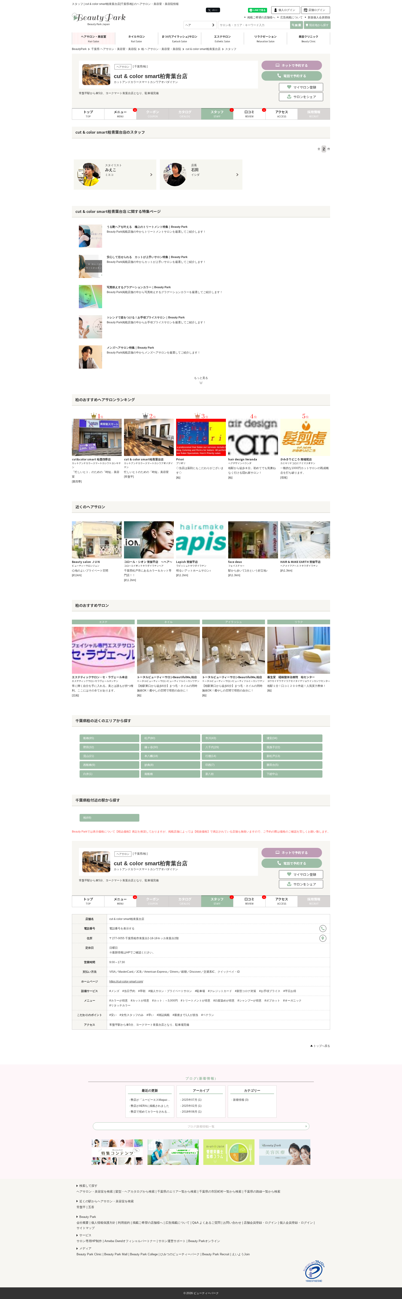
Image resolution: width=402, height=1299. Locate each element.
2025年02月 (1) (191, 1105)
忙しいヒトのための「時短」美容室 (146, 472)
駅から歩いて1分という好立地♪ (248, 570)
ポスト (215, 10)
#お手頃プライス (269, 991)
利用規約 (124, 1222)
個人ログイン (286, 10)
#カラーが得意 (118, 1000)
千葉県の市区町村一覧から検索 (220, 1191)
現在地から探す (319, 25)
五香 (91, 1207)
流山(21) (88, 756)
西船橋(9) (89, 765)
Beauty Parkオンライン (204, 1241)
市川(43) (210, 738)
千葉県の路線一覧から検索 (262, 1191)
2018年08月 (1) (191, 1111)
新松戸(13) (273, 756)
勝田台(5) (272, 765)
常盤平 (81, 1207)
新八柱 (209, 774)
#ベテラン (207, 1015)
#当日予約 (128, 991)
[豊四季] (77, 481)
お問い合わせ (232, 1222)
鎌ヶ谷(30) (151, 747)
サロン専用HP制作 (89, 1241)
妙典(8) (149, 765)
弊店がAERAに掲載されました (150, 1105)
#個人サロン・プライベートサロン (170, 991)
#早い (150, 1015)
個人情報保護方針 (103, 1222)
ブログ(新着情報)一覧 (201, 1126)
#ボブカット (272, 1000)
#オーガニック (292, 1000)
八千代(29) (212, 747)
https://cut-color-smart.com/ (126, 981)
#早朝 (141, 991)
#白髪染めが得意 (223, 1000)
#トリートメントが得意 (195, 1000)
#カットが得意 (140, 1000)
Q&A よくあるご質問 (206, 1222)
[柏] (178, 477)
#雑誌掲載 (163, 1015)
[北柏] (75, 695)
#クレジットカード (220, 991)
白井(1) (87, 774)
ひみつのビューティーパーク (180, 1254)
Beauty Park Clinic (89, 1254)
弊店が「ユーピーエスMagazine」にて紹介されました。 (166, 1099)
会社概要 (83, 1222)
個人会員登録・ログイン (296, 1222)
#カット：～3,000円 (165, 1000)
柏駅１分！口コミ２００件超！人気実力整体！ (296, 686)
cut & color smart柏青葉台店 (126, 919)
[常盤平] (129, 476)
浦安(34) (272, 738)
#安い (113, 1015)
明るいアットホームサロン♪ (193, 570)
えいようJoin (241, 1254)
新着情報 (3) (240, 1099)
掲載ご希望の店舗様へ (261, 17)
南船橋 (148, 774)
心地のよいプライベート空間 (90, 570)
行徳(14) (210, 756)
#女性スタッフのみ (132, 1015)
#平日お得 (289, 991)
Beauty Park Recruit (215, 1254)
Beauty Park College (144, 1254)
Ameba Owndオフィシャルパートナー (130, 1241)
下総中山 (272, 774)
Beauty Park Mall (115, 1254)
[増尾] (283, 477)
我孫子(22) (273, 747)
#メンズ (114, 991)
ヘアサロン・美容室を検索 (95, 1191)
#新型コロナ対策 (245, 991)
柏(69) (87, 817)
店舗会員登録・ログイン (260, 1222)
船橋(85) (88, 738)
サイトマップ (86, 1228)
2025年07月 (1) (191, 1099)
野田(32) (88, 747)
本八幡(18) (151, 756)
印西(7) (209, 765)
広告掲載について (291, 17)
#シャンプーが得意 (249, 1000)
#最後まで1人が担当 (185, 1015)
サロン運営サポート (172, 1241)
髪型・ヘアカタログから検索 (135, 1191)
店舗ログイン (316, 10)
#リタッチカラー (120, 1005)
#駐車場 (200, 991)
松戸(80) (149, 738)
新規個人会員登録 (319, 17)
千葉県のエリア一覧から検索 (177, 1191)
